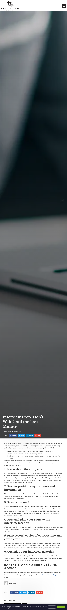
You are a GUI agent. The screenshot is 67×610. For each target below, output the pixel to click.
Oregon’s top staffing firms (50, 575)
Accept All (61, 607)
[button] (64, 6)
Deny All (52, 607)
